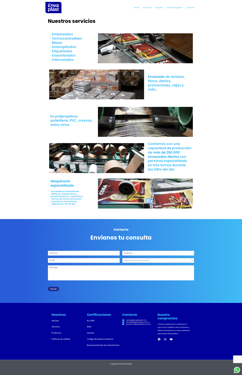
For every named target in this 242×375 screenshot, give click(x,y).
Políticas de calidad (61, 339)
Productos (147, 7)
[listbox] (158, 260)
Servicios (56, 326)
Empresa (159, 7)
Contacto (190, 7)
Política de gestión (175, 7)
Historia (55, 320)
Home (136, 7)
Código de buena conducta (100, 339)
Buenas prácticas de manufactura (103, 345)
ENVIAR (53, 289)
